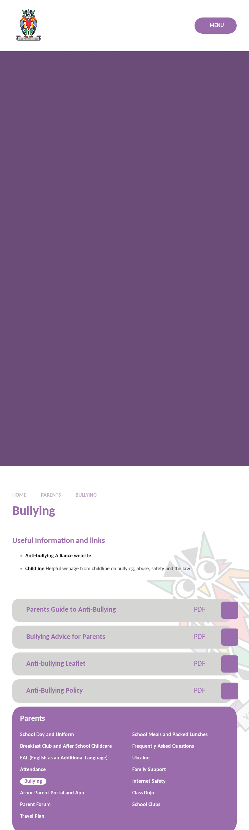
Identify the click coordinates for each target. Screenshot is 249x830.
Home (19, 495)
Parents (51, 495)
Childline (34, 568)
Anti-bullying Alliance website (58, 556)
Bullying (86, 495)
